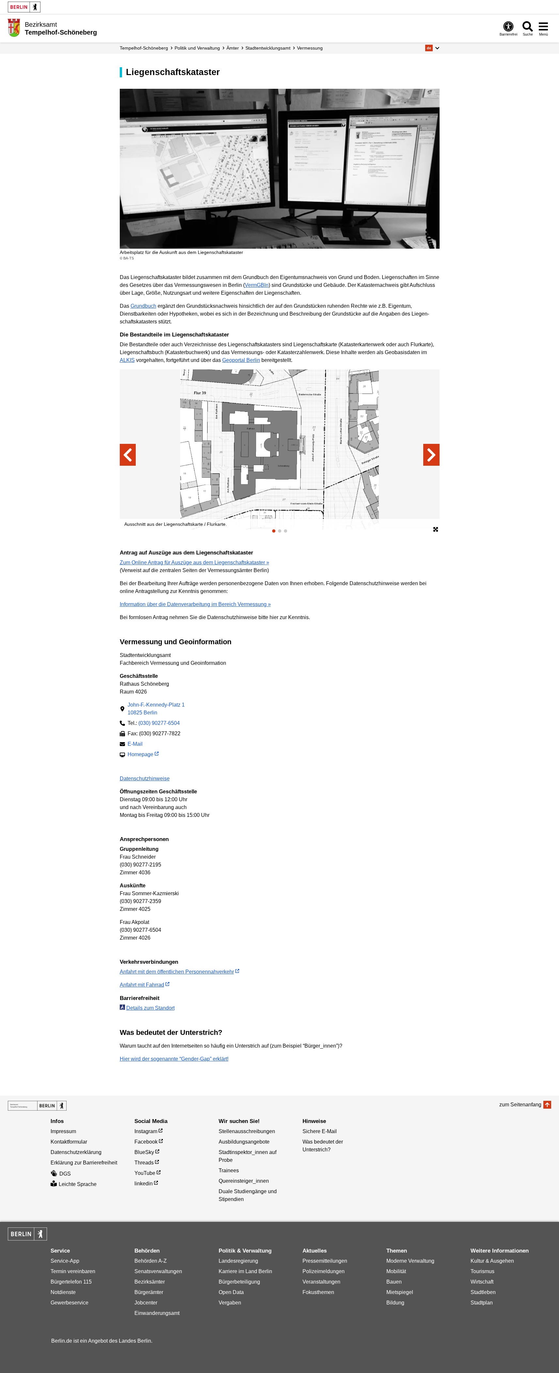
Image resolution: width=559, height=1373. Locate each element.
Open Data (231, 1292)
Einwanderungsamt (156, 1313)
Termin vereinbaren (73, 1271)
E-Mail (135, 744)
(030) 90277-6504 (159, 723)
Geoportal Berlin (241, 360)
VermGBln (257, 285)
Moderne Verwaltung (410, 1261)
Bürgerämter (148, 1292)
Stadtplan (482, 1302)
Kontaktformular (69, 1142)
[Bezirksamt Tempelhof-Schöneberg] (37, 1106)
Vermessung (310, 48)
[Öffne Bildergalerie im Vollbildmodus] (435, 530)
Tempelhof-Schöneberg (144, 48)
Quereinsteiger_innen (244, 1181)
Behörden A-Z (150, 1261)
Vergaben (230, 1302)
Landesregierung (238, 1261)
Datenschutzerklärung (76, 1152)
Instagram (145, 1131)
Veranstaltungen (321, 1282)
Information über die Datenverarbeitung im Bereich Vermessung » (195, 604)
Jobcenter (145, 1302)
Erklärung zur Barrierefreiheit (84, 1162)
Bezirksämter (149, 1282)
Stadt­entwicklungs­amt (267, 48)
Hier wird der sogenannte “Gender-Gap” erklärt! (174, 1059)
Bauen (394, 1282)
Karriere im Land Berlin (245, 1271)
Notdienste (63, 1292)
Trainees (229, 1170)
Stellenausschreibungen (247, 1131)
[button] (432, 48)
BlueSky (144, 1152)
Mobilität (396, 1271)
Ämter (232, 48)
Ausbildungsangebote (244, 1142)
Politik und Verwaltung (197, 48)
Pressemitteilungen (325, 1261)
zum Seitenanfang (520, 1104)
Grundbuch (143, 306)
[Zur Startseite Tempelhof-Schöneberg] (14, 28)
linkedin (143, 1183)
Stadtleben (483, 1292)
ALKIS (127, 360)
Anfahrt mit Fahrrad (142, 985)
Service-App (65, 1261)
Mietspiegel (399, 1292)
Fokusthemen (318, 1292)
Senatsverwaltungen (158, 1271)
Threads (144, 1162)
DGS (65, 1174)
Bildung (395, 1302)
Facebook (146, 1142)
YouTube (144, 1173)
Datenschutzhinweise (145, 778)
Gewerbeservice (69, 1302)
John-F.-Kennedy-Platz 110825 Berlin (156, 708)
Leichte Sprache (78, 1184)
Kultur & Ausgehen (492, 1261)
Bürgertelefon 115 (71, 1282)
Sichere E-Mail (320, 1131)
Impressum (63, 1131)
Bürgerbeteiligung (239, 1282)
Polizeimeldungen (324, 1271)
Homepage (140, 755)
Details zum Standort (150, 1008)
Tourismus (482, 1271)
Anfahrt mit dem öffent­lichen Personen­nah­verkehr (177, 972)
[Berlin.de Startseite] (24, 7)
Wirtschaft (482, 1282)
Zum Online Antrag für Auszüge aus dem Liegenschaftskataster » (194, 562)
